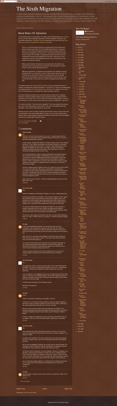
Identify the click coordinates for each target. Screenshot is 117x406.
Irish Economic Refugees (83, 130)
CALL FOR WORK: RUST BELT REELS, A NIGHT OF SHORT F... (83, 244)
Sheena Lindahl (26, 47)
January (81, 320)
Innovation (25, 123)
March (81, 94)
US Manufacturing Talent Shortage (82, 101)
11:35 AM (24, 182)
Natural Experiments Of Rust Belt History (82, 315)
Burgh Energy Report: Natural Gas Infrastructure (83, 226)
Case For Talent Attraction (82, 309)
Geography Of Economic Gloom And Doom (82, 158)
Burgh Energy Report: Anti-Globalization (83, 178)
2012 (79, 60)
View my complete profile (82, 39)
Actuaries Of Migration (82, 259)
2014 (79, 55)
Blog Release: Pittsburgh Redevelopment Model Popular (83, 140)
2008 (79, 326)
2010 (79, 65)
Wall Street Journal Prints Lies (82, 285)
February (81, 96)
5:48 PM (24, 219)
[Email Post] (40, 121)
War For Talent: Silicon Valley (81, 219)
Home (45, 389)
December (82, 67)
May (80, 89)
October (81, 75)
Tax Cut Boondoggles (82, 255)
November (82, 71)
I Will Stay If (65, 100)
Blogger (67, 402)
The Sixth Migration (39, 8)
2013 (79, 57)
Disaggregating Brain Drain (83, 169)
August (81, 81)
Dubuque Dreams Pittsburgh (82, 126)
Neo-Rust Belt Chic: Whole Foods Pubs (83, 111)
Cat (23, 224)
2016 (79, 50)
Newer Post (20, 389)
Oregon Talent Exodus (82, 153)
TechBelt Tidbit (83, 293)
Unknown (25, 132)
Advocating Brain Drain (82, 198)
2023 (79, 47)
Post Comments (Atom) (30, 392)
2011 (79, 62)
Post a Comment (25, 381)
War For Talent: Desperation (82, 120)
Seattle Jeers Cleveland (82, 173)
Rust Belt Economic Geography (82, 275)
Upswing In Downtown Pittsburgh (82, 164)
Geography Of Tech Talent (82, 232)
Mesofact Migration (82, 106)
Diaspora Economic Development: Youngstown (83, 204)
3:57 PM (24, 320)
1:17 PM (24, 287)
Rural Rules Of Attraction (83, 115)
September (82, 77)
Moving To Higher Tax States (82, 237)
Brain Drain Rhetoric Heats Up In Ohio (82, 193)
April (80, 91)
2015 (79, 52)
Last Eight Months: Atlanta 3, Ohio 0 (82, 148)
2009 (79, 324)
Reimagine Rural (38, 40)
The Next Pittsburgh (82, 296)
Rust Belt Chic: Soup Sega (82, 280)
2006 (79, 331)
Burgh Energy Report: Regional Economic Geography (82, 302)
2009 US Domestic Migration (82, 269)
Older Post (68, 389)
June (80, 86)
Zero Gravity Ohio (82, 290)
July (80, 84)
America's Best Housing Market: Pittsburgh (82, 185)
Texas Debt (82, 250)
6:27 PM (24, 378)
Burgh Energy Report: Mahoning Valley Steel (82, 212)
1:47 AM (24, 255)
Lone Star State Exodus (81, 264)
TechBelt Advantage (82, 134)
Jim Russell (25, 188)
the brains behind (36, 85)
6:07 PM (24, 366)
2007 (79, 329)
